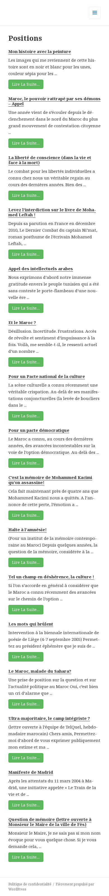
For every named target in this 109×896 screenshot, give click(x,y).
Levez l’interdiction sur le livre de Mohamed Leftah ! (52, 212)
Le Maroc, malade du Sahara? (39, 671)
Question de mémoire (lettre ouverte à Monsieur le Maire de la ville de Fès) (49, 821)
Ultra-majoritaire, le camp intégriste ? (49, 718)
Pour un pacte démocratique (38, 430)
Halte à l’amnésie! (27, 529)
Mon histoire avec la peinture (39, 51)
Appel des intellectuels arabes (40, 268)
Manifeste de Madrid (30, 772)
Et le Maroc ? (22, 322)
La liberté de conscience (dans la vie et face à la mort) (49, 160)
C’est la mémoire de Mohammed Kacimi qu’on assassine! (50, 480)
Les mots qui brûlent (30, 624)
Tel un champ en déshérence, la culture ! (51, 576)
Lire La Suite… (26, 84)
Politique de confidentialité (29, 884)
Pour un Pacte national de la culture (46, 376)
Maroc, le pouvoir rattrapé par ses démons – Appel (54, 101)
